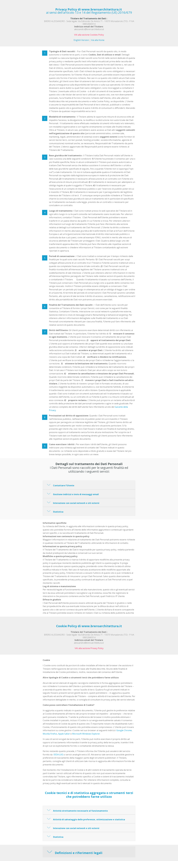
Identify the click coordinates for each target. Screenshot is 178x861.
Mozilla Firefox (50, 733)
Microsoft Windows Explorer (86, 733)
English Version (81, 40)
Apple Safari (64, 733)
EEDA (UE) (58, 754)
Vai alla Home (97, 40)
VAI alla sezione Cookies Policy (89, 34)
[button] (89, 485)
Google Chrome (124, 730)
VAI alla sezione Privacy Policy (89, 648)
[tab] (89, 485)
